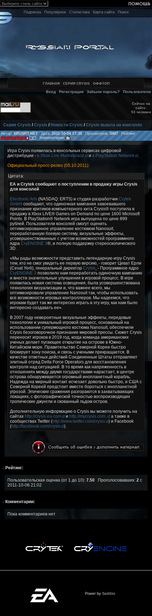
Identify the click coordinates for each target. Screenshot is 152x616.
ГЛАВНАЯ (51, 83)
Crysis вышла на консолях (114, 124)
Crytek (89, 268)
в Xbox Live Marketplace (61, 155)
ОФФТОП (101, 83)
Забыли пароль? (103, 92)
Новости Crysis (67, 124)
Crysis (40, 124)
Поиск (123, 12)
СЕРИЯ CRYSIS (76, 83)
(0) (73, 137)
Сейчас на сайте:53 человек (141, 108)
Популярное (55, 12)
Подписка (32, 12)
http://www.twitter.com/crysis (79, 421)
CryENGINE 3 (34, 243)
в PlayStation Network (113, 155)
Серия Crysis (17, 124)
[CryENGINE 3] (100, 544)
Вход (51, 92)
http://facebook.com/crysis (36, 426)
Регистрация (71, 92)
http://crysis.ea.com (43, 416)
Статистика (79, 12)
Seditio (108, 593)
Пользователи (137, 92)
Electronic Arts (23, 199)
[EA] (44, 590)
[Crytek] (44, 544)
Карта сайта (104, 12)
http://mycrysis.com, (88, 416)
